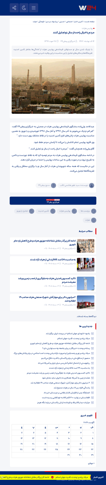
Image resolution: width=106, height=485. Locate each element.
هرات (35, 21)
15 (92, 444)
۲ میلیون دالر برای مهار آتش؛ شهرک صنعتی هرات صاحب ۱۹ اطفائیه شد (47, 299)
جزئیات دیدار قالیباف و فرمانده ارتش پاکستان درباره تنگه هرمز (63, 402)
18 (57, 444)
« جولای (91, 463)
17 (69, 444)
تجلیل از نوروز (22, 211)
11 (57, 438)
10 (69, 438)
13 (33, 438)
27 (33, 449)
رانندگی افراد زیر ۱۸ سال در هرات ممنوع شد (72, 388)
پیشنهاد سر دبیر (52, 21)
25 (56, 449)
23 (80, 449)
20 (33, 444)
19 (45, 444)
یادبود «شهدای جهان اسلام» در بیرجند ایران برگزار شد (68, 333)
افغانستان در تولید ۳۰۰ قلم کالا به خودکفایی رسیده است (66, 397)
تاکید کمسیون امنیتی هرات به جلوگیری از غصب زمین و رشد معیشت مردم (47, 280)
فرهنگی (41, 21)
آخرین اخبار (78, 21)
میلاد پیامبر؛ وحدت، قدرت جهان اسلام (77, 477)
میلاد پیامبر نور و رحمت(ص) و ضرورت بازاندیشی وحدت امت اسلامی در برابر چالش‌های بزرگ (52, 353)
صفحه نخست (89, 21)
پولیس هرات (64, 211)
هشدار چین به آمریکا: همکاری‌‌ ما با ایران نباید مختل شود (66, 378)
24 (68, 449)
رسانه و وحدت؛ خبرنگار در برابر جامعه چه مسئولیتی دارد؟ (66, 348)
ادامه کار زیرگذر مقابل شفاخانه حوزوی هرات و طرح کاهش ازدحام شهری (45, 242)
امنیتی (62, 21)
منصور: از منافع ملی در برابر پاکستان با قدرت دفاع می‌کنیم (65, 358)
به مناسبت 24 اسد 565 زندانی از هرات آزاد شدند (53, 260)
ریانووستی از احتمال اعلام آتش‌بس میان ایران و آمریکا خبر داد (64, 363)
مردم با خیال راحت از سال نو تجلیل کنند (73, 32)
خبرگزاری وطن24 (67, 41)
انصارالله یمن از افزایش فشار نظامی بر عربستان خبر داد (67, 392)
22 (92, 449)
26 (45, 449)
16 (81, 444)
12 (45, 438)
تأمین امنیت (43, 211)
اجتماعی (69, 21)
